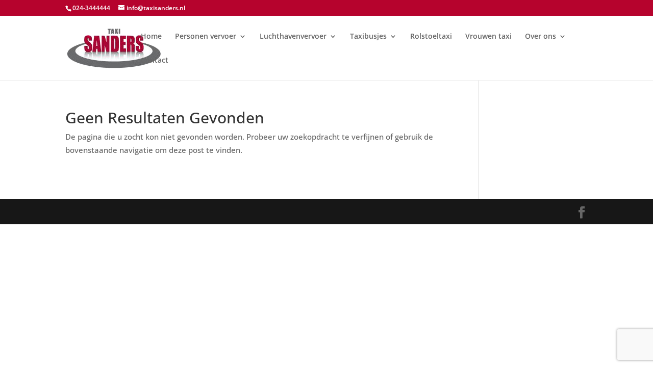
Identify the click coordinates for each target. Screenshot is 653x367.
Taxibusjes (368, 37)
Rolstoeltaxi (431, 37)
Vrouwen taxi (488, 37)
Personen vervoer (205, 37)
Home (151, 37)
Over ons (540, 37)
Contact (154, 61)
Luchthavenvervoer (293, 37)
